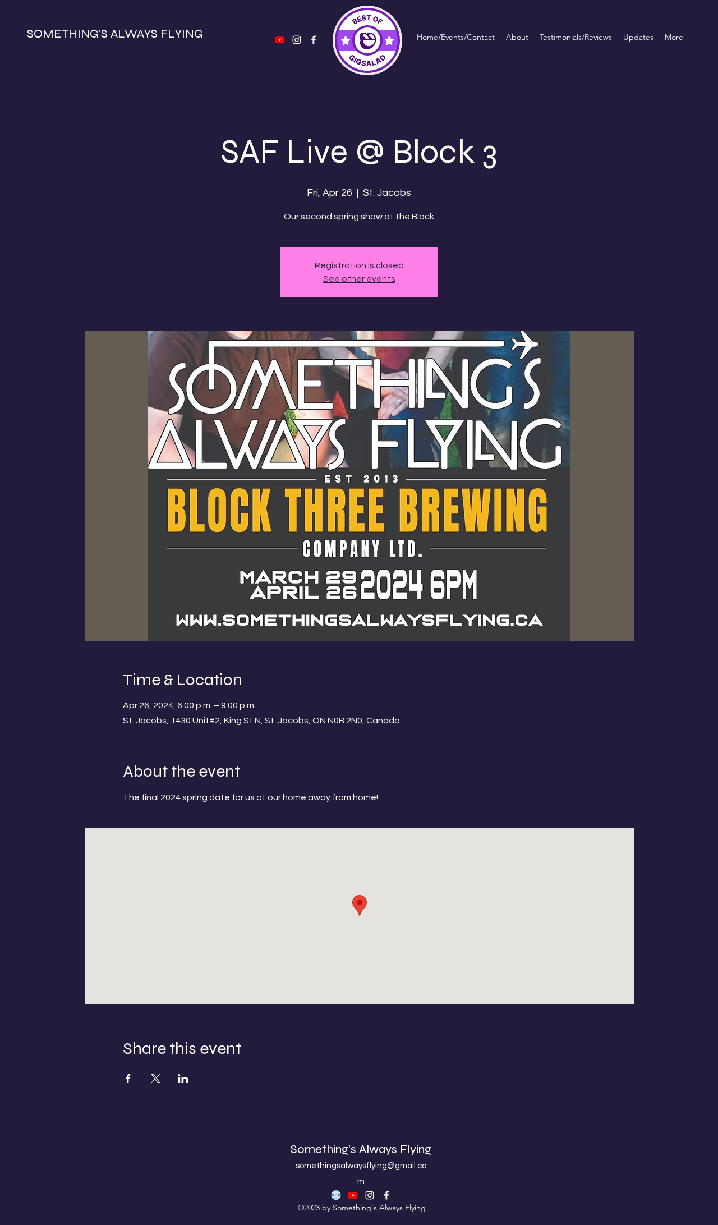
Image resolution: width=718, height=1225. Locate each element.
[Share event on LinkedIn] (183, 1078)
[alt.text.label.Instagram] (369, 1195)
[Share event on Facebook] (128, 1078)
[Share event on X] (155, 1078)
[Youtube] (352, 1195)
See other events (359, 278)
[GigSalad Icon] (336, 1195)
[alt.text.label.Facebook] (386, 1195)
